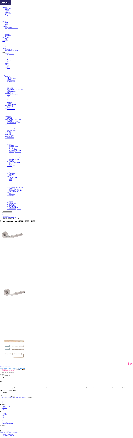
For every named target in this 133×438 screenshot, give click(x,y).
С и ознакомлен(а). (17, 397)
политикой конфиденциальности (8, 397)
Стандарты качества (8, 8)
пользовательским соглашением (20, 397)
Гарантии (4, 407)
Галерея (3, 18)
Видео (6, 20)
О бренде (4, 21)
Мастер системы (7, 12)
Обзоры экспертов (5, 15)
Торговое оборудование (6, 422)
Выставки (6, 23)
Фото (5, 19)
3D (5, 14)
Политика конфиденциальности (8, 435)
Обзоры (3, 415)
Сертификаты (7, 11)
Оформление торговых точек (7, 423)
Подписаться (13, 396)
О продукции (4, 7)
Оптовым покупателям (6, 421)
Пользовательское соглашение (7, 428)
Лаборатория (7, 10)
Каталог (3, 75)
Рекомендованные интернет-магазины (11, 28)
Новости (6, 22)
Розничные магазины (8, 27)
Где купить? (4, 26)
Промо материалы (8, 13)
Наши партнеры (5, 17)
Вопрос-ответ (7, 9)
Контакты (6, 25)
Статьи (6, 39)
